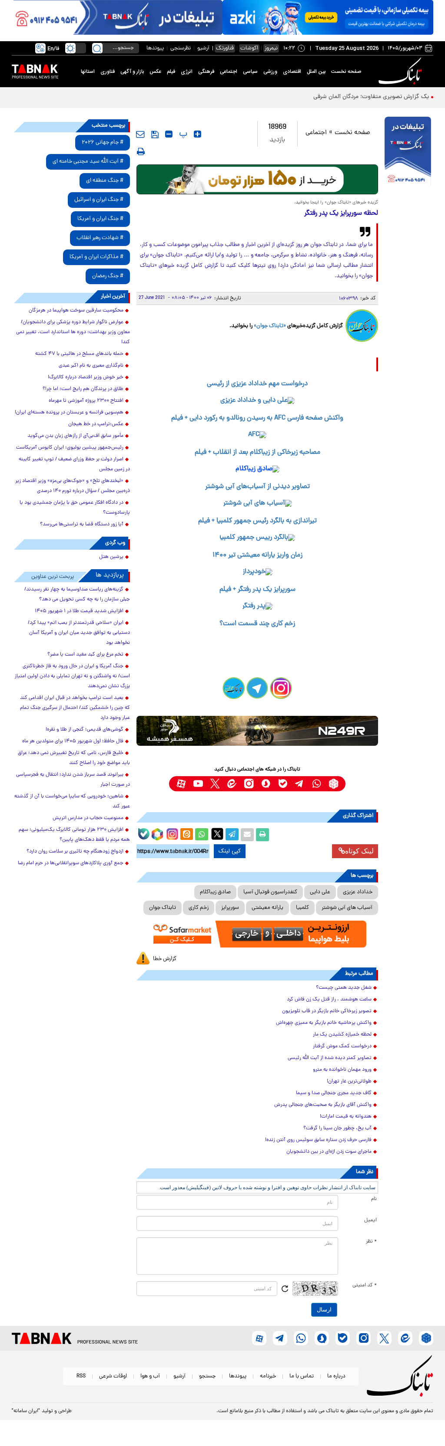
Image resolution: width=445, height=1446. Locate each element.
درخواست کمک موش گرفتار (342, 1046)
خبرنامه (268, 1376)
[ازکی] (327, 17)
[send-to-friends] (140, 134)
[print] (141, 151)
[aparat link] (181, 783)
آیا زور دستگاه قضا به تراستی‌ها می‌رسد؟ (81, 524)
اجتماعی (228, 71)
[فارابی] (257, 179)
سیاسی (250, 71)
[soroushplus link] (265, 783)
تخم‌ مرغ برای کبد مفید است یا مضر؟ (85, 655)
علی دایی (320, 892)
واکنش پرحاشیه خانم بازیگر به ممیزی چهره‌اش (324, 1023)
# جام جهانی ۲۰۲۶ (102, 142)
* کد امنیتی (364, 1285)
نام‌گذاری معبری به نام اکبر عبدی (91, 366)
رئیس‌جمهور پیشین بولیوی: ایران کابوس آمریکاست (69, 448)
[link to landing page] (401, 71)
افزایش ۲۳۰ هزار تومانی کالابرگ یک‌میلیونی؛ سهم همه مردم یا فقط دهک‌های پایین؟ (74, 835)
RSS (81, 1376)
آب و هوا (150, 1376)
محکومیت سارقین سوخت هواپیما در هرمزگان (76, 311)
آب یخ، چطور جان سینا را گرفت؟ (337, 1128)
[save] (155, 134)
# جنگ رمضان (107, 276)
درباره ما (336, 1376)
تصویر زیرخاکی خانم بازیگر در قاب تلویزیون (327, 1011)
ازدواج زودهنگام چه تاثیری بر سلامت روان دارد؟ (75, 852)
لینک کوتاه (359, 851)
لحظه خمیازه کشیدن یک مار (342, 1035)
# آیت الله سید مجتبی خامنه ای (88, 161)
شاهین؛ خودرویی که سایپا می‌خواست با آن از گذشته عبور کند (72, 801)
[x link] (214, 783)
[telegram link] (299, 783)
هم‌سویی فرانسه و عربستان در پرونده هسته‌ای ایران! (69, 412)
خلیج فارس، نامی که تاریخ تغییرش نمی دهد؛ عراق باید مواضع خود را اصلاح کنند (74, 758)
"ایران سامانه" (26, 1411)
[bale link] (282, 783)
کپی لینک (230, 851)
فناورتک (225, 48)
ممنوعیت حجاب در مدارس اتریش (88, 818)
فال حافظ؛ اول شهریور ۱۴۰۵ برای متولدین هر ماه (72, 741)
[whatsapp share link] (201, 834)
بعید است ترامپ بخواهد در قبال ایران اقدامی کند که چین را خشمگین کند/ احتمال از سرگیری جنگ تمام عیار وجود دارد (75, 708)
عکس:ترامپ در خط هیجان (95, 424)
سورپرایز (230, 908)
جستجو (207, 1376)
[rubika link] (333, 783)
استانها (88, 71)
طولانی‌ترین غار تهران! (349, 1081)
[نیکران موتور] (257, 731)
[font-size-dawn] (169, 134)
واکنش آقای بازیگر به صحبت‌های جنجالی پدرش (323, 1105)
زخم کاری (199, 908)
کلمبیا (302, 908)
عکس (155, 71)
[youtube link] (198, 783)
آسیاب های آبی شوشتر (347, 908)
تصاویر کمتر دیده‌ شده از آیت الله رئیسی (330, 1058)
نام (374, 1199)
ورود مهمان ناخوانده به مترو (342, 1070)
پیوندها (155, 48)
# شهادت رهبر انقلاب (99, 238)
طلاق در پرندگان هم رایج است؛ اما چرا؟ (83, 389)
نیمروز (271, 48)
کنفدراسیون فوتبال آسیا (270, 892)
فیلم (171, 71)
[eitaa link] (231, 783)
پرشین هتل (111, 557)
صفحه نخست (346, 71)
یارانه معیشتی (267, 908)
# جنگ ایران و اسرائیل (98, 200)
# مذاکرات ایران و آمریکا (96, 257)
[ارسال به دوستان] (247, 834)
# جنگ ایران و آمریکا (100, 219)
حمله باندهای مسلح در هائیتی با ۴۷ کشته (79, 354)
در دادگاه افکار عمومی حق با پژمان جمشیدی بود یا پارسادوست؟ (75, 508)
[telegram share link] (232, 834)
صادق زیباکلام (215, 892)
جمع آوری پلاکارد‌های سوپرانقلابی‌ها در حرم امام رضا (70, 863)
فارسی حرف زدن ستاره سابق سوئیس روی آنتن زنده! (318, 1140)
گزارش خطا (164, 959)
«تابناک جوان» (270, 326)
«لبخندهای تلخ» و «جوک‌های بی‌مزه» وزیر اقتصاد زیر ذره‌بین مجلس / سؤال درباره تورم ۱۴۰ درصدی (72, 486)
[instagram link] (248, 783)
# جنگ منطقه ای (104, 181)
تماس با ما (301, 1376)
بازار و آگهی (132, 71)
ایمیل (370, 1220)
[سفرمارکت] (257, 934)
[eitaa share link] (186, 834)
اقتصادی (292, 71)
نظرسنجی (180, 48)
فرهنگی (206, 71)
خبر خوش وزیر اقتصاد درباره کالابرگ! (85, 377)
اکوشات (249, 48)
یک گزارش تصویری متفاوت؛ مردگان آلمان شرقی (371, 97)
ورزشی (270, 71)
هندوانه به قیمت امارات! (346, 1117)
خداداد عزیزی (357, 892)
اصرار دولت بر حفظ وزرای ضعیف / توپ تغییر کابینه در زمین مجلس (74, 464)
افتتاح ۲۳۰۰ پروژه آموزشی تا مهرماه (86, 401)
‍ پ (182, 134)
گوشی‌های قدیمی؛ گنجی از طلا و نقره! (84, 730)
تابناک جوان (162, 908)
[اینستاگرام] (171, 832)
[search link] (97, 48)
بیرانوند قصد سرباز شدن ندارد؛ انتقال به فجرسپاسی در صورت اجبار (73, 780)
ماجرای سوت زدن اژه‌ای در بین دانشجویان (329, 1152)
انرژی (187, 71)
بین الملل (316, 71)
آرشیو (203, 48)
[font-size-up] (197, 134)
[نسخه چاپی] (262, 834)
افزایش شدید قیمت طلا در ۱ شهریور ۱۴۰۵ (79, 611)
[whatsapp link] (316, 783)
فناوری (107, 71)
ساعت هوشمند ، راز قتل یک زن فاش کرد (329, 999)
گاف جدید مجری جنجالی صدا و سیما (334, 1093)
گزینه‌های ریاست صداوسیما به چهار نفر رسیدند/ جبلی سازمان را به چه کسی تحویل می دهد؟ (77, 594)
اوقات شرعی (113, 1376)
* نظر (371, 1242)
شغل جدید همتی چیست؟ (344, 988)
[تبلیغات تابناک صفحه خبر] (408, 152)
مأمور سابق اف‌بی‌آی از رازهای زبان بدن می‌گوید (75, 436)
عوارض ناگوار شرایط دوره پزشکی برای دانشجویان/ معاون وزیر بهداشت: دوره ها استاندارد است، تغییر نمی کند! (73, 332)
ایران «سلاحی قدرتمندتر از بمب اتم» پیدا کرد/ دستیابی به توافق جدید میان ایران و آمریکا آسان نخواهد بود (79, 633)
